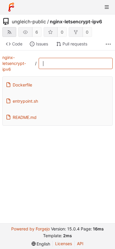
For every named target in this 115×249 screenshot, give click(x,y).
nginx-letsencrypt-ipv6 (76, 21)
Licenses (63, 243)
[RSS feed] (9, 32)
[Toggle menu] (106, 7)
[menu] (41, 243)
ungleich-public (29, 21)
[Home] (11, 7)
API (80, 243)
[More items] (108, 44)
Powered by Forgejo (30, 228)
